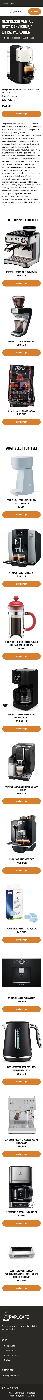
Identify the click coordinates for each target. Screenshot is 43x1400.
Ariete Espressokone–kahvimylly (21, 272)
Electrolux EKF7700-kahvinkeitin (21, 1212)
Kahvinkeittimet (8, 92)
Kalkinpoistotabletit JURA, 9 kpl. (21, 928)
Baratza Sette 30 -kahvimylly (21, 341)
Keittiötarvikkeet (12, 38)
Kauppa (34, 11)
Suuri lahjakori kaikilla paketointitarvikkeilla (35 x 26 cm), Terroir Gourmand (21, 1273)
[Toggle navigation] (5, 11)
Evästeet (31, 1393)
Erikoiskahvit (11, 1350)
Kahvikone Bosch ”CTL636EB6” (21, 997)
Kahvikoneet (28, 38)
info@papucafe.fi (8, 3)
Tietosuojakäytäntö (16, 1396)
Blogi (8, 1360)
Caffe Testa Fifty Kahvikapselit (22, 410)
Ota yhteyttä (20, 1393)
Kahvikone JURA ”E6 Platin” (21, 572)
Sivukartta (30, 1396)
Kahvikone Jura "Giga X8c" (21, 859)
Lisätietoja (21, 114)
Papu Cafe (10, 1346)
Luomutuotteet (12, 1355)
